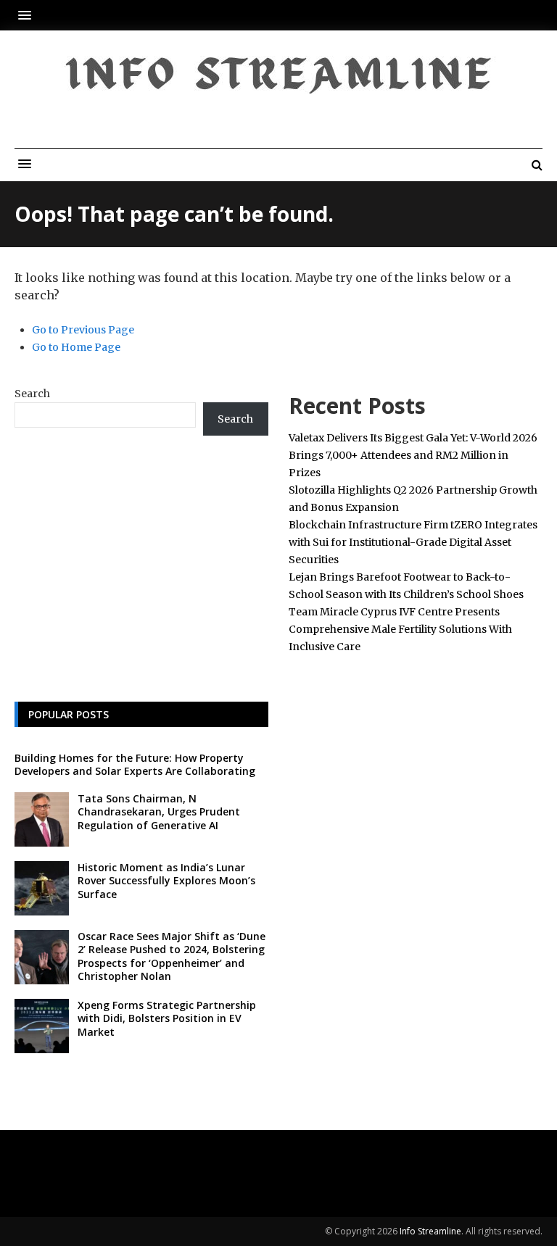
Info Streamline (430, 1231)
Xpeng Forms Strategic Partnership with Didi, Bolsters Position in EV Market (167, 1018)
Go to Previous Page (83, 329)
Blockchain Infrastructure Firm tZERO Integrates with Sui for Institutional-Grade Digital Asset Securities (413, 542)
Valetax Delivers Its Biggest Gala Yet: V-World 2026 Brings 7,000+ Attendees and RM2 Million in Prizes (413, 455)
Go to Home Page (76, 347)
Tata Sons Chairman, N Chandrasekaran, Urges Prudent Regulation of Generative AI (159, 811)
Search (32, 393)
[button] (28, 15)
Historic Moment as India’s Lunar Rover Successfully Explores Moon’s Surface (166, 880)
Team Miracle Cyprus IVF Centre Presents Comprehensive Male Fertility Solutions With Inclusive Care (400, 629)
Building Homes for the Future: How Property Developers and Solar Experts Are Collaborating (135, 764)
